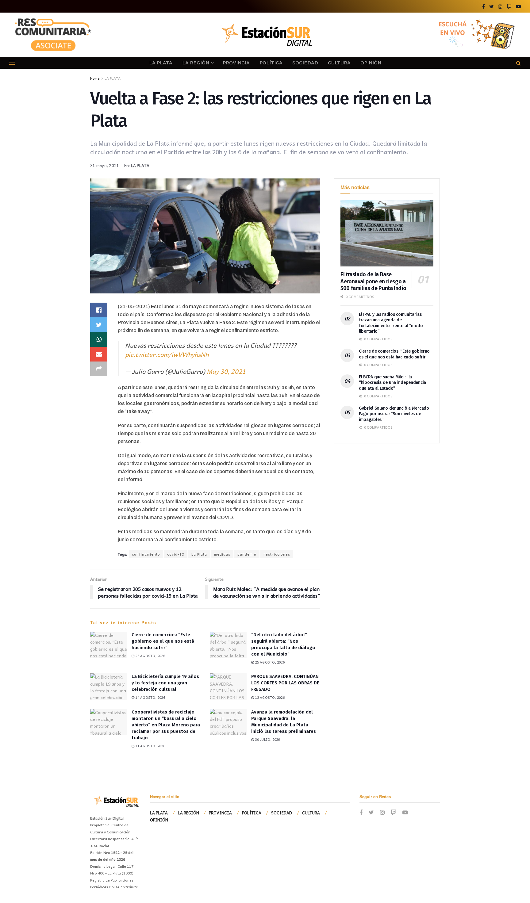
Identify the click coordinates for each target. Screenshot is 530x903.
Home (95, 78)
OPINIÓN (370, 63)
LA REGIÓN (195, 63)
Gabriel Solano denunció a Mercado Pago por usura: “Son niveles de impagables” (394, 414)
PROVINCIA (236, 63)
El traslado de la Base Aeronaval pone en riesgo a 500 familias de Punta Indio (373, 281)
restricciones (276, 554)
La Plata (199, 554)
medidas (222, 554)
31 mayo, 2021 (104, 165)
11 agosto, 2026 (149, 745)
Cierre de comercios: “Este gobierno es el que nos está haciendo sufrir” (163, 641)
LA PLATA (160, 63)
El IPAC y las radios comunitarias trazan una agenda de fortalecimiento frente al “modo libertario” (391, 323)
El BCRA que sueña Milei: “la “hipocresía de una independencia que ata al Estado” (392, 382)
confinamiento (146, 554)
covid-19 (175, 554)
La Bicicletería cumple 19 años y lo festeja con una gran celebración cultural (165, 683)
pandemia (246, 554)
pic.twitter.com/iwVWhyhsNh (167, 354)
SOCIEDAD (305, 63)
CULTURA (339, 63)
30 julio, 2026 (267, 739)
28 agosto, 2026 (149, 655)
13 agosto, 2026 (269, 697)
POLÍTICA (270, 63)
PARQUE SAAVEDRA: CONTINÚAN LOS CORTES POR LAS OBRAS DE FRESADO (285, 683)
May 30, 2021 (226, 371)
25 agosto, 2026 (269, 662)
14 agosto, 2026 (149, 697)
